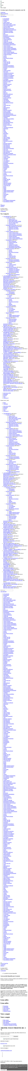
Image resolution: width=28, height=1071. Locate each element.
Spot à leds (5, 71)
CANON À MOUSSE (8, 329)
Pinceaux (5, 82)
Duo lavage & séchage (8, 58)
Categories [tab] (5, 404)
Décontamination (7, 112)
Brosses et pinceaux (7, 125)
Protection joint (6, 144)
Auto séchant (6, 100)
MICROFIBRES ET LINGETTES (10, 382)
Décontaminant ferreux (8, 113)
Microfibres (5, 133)
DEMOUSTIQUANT (8, 330)
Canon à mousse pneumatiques (10, 49)
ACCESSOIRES (7, 385)
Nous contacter (6, 1008)
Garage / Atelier (6, 157)
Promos (5, 195)
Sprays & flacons (7, 38)
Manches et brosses (7, 84)
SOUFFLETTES (7, 283)
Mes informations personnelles (9, 1023)
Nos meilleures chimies (8, 201)
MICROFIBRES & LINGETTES (10, 277)
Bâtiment (5, 108)
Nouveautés (5, 194)
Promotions (5, 1006)
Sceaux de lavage (7, 89)
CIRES (4, 388)
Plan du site (5, 1009)
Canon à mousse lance (8, 47)
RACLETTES (6, 284)
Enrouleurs (5, 64)
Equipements (6, 19)
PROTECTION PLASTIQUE (10, 389)
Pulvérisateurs (6, 37)
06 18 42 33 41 (4, 1043)
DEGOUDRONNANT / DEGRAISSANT (12, 348)
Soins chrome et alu (7, 150)
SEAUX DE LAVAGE (8, 285)
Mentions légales (6, 1011)
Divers (4, 91)
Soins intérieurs (6, 146)
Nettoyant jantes (6, 121)
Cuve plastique (6, 160)
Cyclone (5, 21)
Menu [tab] (4, 402)
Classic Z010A (6, 22)
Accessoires (5, 79)
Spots (4, 170)
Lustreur (5, 132)
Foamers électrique (7, 50)
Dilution (5, 60)
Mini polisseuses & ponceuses (9, 29)
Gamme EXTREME (7, 42)
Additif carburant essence (8, 190)
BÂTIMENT (6, 342)
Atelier (4, 189)
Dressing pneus (6, 123)
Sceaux (4, 126)
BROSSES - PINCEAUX (9, 358)
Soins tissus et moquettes (8, 148)
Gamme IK (5, 40)
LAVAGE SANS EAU (8, 338)
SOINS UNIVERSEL (8, 380)
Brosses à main (6, 85)
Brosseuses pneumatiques (8, 36)
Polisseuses (5, 128)
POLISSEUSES (6, 362)
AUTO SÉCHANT (7, 336)
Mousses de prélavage (8, 94)
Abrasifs (5, 136)
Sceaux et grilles (6, 111)
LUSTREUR (6, 366)
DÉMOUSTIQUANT (8, 341)
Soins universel (6, 152)
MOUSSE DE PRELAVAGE (9, 327)
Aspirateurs (5, 158)
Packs (4, 196)
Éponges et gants (7, 81)
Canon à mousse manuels (8, 52)
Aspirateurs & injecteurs (8, 73)
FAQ (4, 197)
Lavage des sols (6, 63)
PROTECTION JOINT (8, 390)
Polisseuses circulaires (8, 31)
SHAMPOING (6, 332)
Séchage (5, 57)
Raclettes (5, 87)
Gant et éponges (6, 101)
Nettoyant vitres (6, 138)
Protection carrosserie (7, 141)
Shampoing (5, 99)
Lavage (4, 55)
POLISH (5, 364)
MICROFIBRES (7, 335)
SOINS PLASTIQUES (8, 376)
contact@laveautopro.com (6, 1050)
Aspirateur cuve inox (7, 74)
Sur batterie (5, 162)
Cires (4, 142)
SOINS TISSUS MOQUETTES (10, 377)
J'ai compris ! (3, 1069)
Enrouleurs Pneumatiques (8, 66)
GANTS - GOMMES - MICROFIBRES (12, 352)
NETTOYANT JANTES (8, 354)
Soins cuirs (5, 149)
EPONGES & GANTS (8, 278)
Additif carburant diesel (8, 191)
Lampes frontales (7, 70)
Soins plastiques (6, 147)
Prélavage (5, 92)
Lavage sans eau (6, 105)
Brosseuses (5, 34)
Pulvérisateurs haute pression (9, 44)
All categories (6, 18)
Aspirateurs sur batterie (8, 76)
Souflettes (5, 86)
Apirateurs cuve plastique (8, 75)
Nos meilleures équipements (9, 200)
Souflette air (5, 180)
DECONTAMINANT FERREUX (10, 347)
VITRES (5, 340)
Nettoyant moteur (7, 184)
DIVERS (5, 288)
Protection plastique (7, 143)
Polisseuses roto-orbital (8, 32)
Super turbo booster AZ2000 (9, 24)
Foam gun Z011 (6, 27)
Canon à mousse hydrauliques (9, 48)
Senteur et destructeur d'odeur (9, 154)
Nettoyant (5, 181)
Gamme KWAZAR (7, 39)
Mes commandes (6, 1021)
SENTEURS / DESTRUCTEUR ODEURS (12, 383)
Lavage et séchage (7, 97)
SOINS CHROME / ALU (9, 379)
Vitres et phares (6, 137)
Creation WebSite (9, 1062)
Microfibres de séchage (8, 102)
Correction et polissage (8, 127)
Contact (5, 199)
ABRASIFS (6, 369)
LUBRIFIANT (6, 351)
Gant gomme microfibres (8, 118)
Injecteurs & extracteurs (8, 78)
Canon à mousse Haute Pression (10, 53)
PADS (4, 363)
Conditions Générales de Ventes (10, 1025)
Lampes (5, 69)
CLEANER (5, 368)
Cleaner (5, 134)
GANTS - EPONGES (8, 333)
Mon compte (6, 1020)
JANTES (5, 337)
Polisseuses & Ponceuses (8, 28)
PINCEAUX (6, 279)
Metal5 (4, 188)
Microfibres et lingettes (8, 80)
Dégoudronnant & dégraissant (9, 115)
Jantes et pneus (6, 120)
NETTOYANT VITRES (8, 372)
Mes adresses (6, 1022)
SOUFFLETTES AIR (8, 324)
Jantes (4, 104)
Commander (3, 211)
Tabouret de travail (7, 90)
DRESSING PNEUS (8, 357)
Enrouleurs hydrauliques (8, 65)
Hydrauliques (6, 165)
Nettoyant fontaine (7, 183)
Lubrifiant (5, 117)
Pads (4, 33)
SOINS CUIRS (6, 378)
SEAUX (5, 345)
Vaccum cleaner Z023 (8, 26)
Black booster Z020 (7, 23)
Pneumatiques (6, 167)
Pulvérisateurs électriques (8, 43)
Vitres (4, 106)
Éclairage (5, 68)
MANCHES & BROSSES (9, 280)
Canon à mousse (6, 45)
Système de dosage (7, 54)
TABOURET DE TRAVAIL (9, 287)
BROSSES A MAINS (8, 282)
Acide (4, 59)
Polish (4, 131)
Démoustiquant (6, 96)
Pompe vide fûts (6, 61)
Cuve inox (5, 159)
